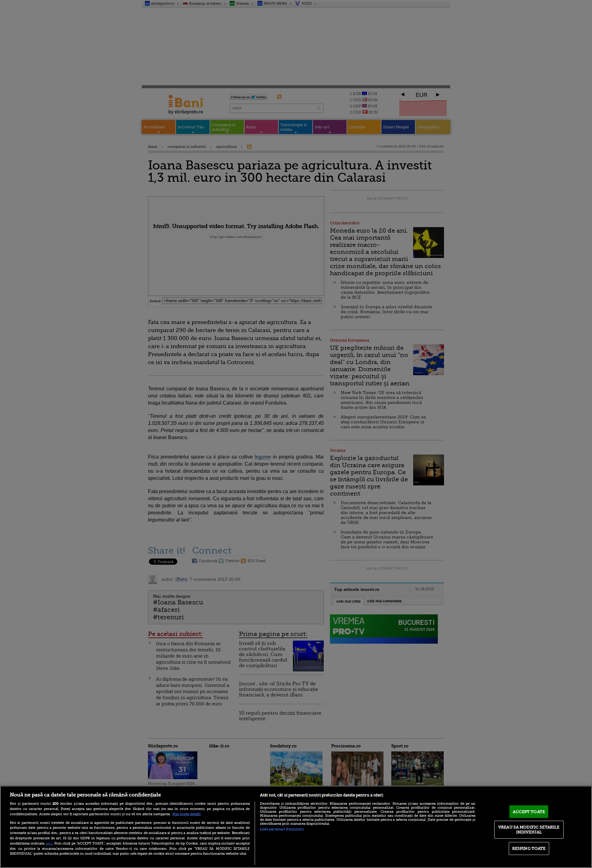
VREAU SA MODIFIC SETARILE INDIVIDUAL (528, 829)
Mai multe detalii (186, 814)
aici (49, 843)
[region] (296, 827)
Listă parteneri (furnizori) (282, 829)
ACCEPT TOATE (529, 811)
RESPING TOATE (529, 848)
